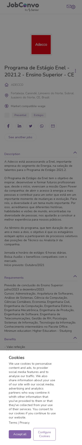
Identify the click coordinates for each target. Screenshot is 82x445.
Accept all (19, 434)
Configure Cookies (44, 434)
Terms (13, 423)
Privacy (25, 423)
